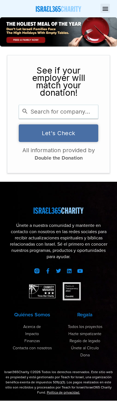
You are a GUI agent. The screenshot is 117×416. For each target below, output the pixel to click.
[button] (105, 8)
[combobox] (58, 111)
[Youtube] (80, 270)
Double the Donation (59, 158)
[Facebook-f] (47, 270)
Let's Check (58, 133)
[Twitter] (58, 270)
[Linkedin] (69, 270)
